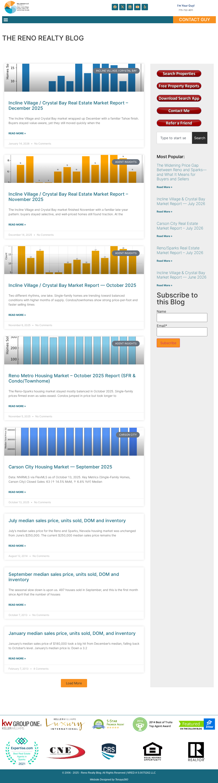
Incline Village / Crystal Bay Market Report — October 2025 (72, 285)
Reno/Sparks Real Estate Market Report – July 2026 (180, 250)
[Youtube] (137, 7)
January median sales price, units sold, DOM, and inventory (72, 633)
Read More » (17, 133)
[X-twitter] (122, 7)
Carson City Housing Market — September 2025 (60, 467)
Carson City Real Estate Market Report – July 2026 (180, 225)
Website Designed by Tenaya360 (109, 779)
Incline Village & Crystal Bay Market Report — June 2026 (182, 275)
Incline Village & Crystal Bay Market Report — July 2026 (181, 201)
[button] (5, 19)
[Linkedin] (130, 7)
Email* (162, 326)
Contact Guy (194, 19)
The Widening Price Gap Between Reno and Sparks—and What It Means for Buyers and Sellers (182, 172)
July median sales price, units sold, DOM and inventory (67, 520)
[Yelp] (145, 7)
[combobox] (174, 138)
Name (161, 311)
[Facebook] (115, 7)
